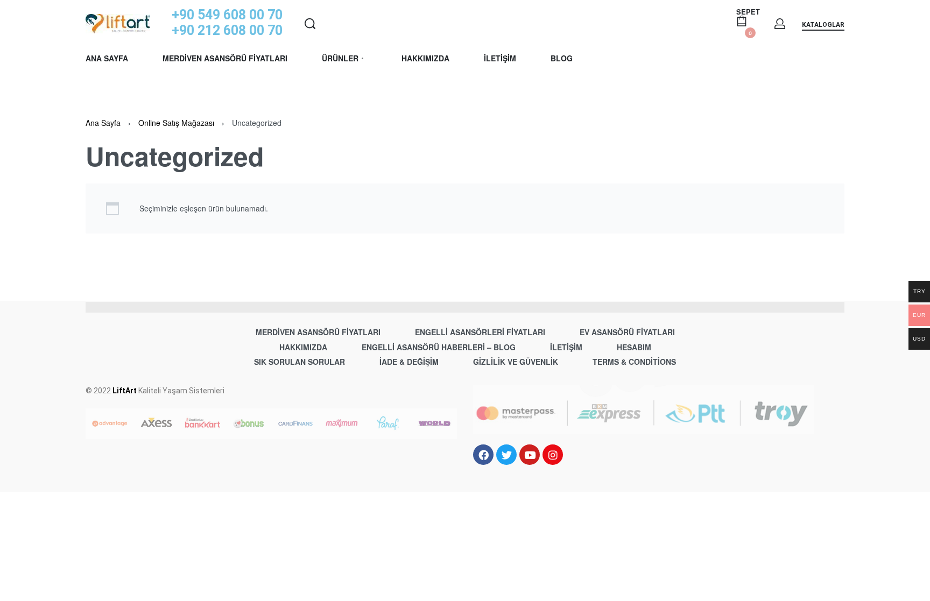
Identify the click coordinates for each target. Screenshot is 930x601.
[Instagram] (552, 454)
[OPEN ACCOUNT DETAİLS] (780, 24)
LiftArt (124, 390)
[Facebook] (483, 454)
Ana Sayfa (103, 122)
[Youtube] (529, 454)
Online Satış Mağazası (176, 122)
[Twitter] (506, 454)
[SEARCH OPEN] (310, 24)
